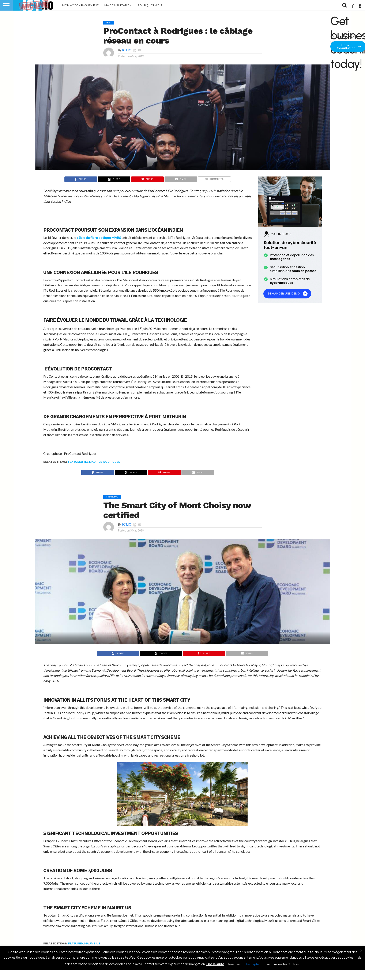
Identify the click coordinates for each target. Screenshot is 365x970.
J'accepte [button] (252, 964)
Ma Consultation (118, 5)
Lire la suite (215, 964)
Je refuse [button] (234, 964)
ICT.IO (126, 50)
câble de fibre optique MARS (99, 237)
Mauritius (92, 943)
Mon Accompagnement (80, 5)
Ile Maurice (93, 461)
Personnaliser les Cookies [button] (282, 964)
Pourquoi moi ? (150, 5)
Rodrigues (111, 461)
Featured (75, 461)
